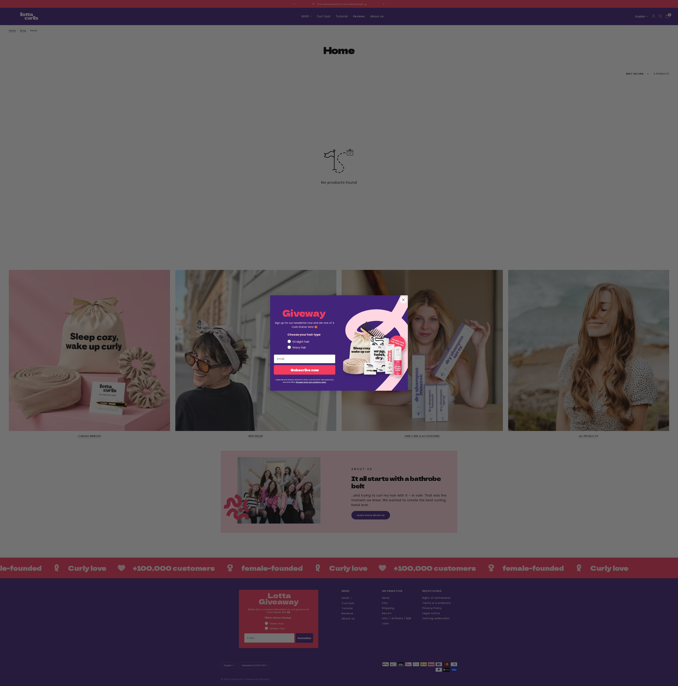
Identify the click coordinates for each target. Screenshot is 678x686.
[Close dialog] (403, 300)
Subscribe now (305, 370)
